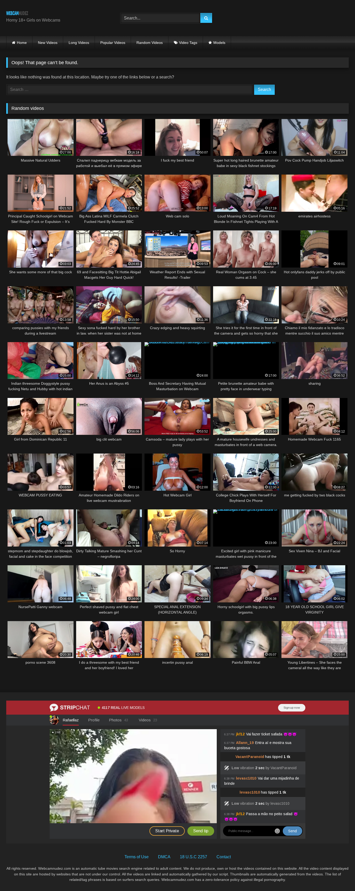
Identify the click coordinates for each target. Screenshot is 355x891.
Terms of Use (136, 857)
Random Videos (149, 43)
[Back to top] (339, 875)
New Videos (47, 43)
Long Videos (79, 43)
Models (219, 43)
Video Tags (188, 43)
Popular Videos (112, 43)
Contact (223, 857)
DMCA (164, 857)
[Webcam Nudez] (17, 14)
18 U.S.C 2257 (193, 857)
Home (22, 43)
